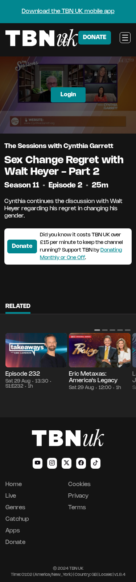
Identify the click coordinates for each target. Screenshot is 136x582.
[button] (97, 330)
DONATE (94, 37)
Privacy (78, 496)
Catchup (17, 519)
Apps (12, 531)
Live (10, 496)
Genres (15, 507)
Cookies (79, 484)
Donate (22, 246)
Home (13, 484)
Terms (77, 507)
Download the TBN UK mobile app (68, 11)
